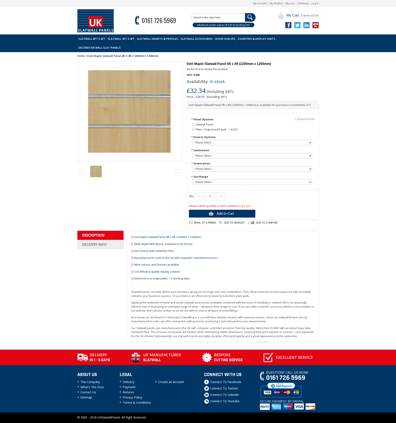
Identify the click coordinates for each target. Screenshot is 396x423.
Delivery (128, 382)
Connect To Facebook (225, 382)
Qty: (191, 196)
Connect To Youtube (224, 401)
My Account (260, 3)
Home (81, 56)
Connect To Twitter (224, 388)
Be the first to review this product (207, 69)
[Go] (250, 17)
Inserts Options (203, 137)
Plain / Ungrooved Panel (216, 129)
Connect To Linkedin (224, 395)
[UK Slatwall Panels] (95, 20)
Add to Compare (266, 222)
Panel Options (202, 119)
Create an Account (171, 382)
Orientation (200, 163)
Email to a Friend (205, 222)
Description (93, 235)
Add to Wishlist (234, 222)
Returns (128, 392)
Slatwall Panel (204, 124)
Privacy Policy (132, 397)
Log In (315, 3)
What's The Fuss (92, 387)
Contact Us (88, 392)
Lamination (200, 150)
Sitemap (86, 397)
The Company (90, 382)
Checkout (303, 3)
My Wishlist (276, 3)
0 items (302, 15)
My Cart (290, 3)
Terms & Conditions (137, 402)
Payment (129, 387)
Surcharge (199, 176)
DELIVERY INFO (94, 244)
